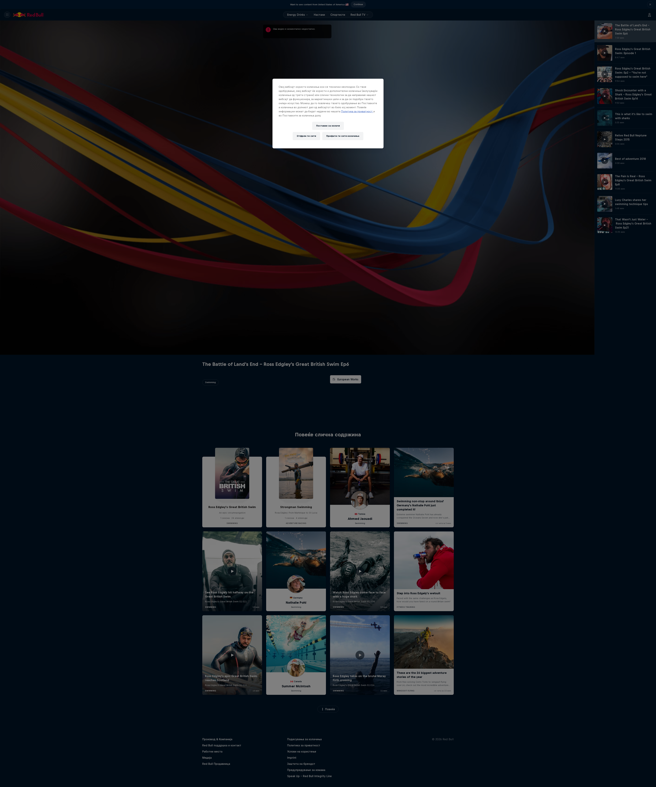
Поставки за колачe (328, 125)
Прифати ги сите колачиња (342, 136)
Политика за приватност (357, 111)
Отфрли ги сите (306, 136)
